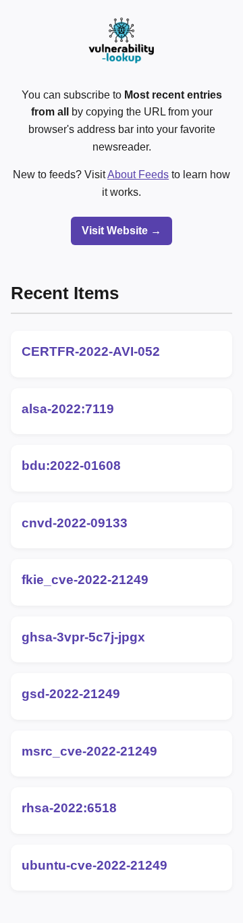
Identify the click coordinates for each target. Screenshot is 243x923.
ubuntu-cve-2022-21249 (94, 865)
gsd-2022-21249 (71, 694)
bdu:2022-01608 (71, 465)
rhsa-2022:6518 (69, 808)
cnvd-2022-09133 (75, 523)
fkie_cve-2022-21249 (85, 580)
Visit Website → (121, 230)
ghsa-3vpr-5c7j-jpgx (83, 637)
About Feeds (138, 174)
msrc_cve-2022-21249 (89, 751)
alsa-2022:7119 (68, 409)
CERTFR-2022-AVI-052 (91, 351)
